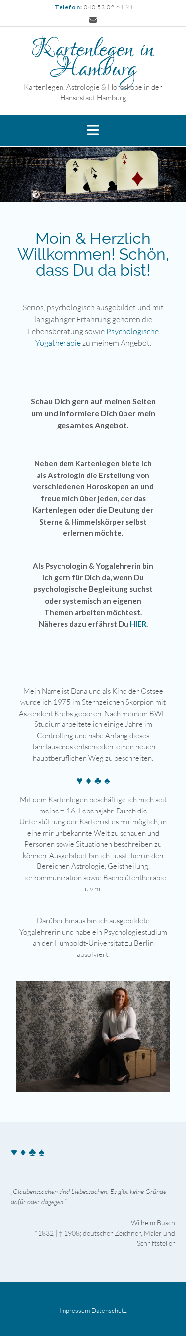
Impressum (74, 1310)
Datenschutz (109, 1310)
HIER (138, 624)
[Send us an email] (93, 20)
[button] (93, 130)
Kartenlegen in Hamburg (93, 60)
